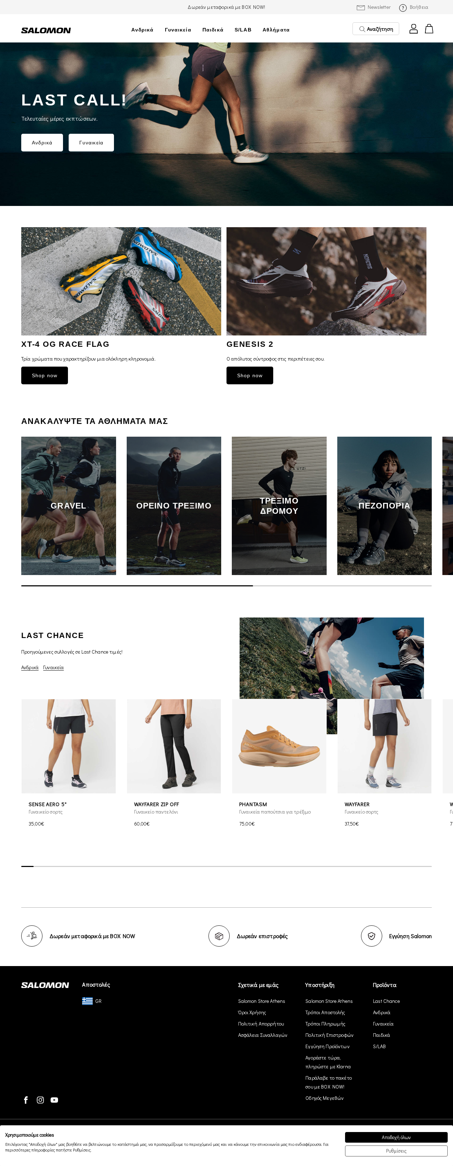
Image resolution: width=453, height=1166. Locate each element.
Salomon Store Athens (262, 1001)
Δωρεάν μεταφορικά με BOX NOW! (226, 7)
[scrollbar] (226, 585)
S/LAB (243, 30)
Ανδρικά (142, 30)
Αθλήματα (276, 30)
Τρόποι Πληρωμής (325, 1023)
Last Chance (386, 1001)
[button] (421, 506)
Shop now (44, 375)
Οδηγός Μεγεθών (324, 1098)
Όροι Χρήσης (252, 1012)
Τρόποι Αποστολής (325, 1012)
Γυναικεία (178, 30)
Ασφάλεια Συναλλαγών (263, 1035)
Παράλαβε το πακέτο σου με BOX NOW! (328, 1082)
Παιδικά (213, 30)
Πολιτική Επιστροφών (329, 1035)
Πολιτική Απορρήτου (261, 1023)
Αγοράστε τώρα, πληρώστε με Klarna (328, 1062)
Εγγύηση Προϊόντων (327, 1046)
